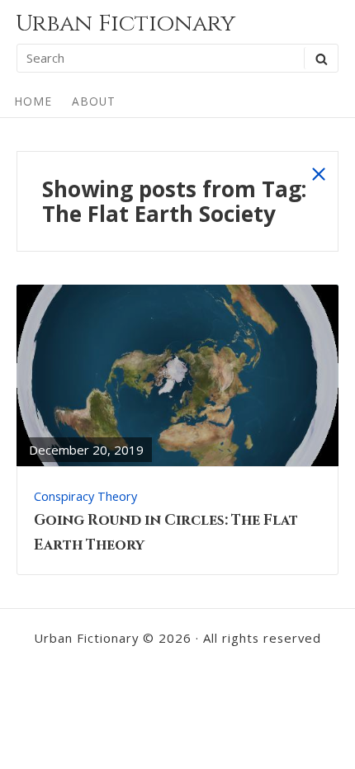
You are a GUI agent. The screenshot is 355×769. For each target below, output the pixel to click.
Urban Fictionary (125, 23)
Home (33, 101)
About (94, 101)
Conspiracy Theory (85, 496)
